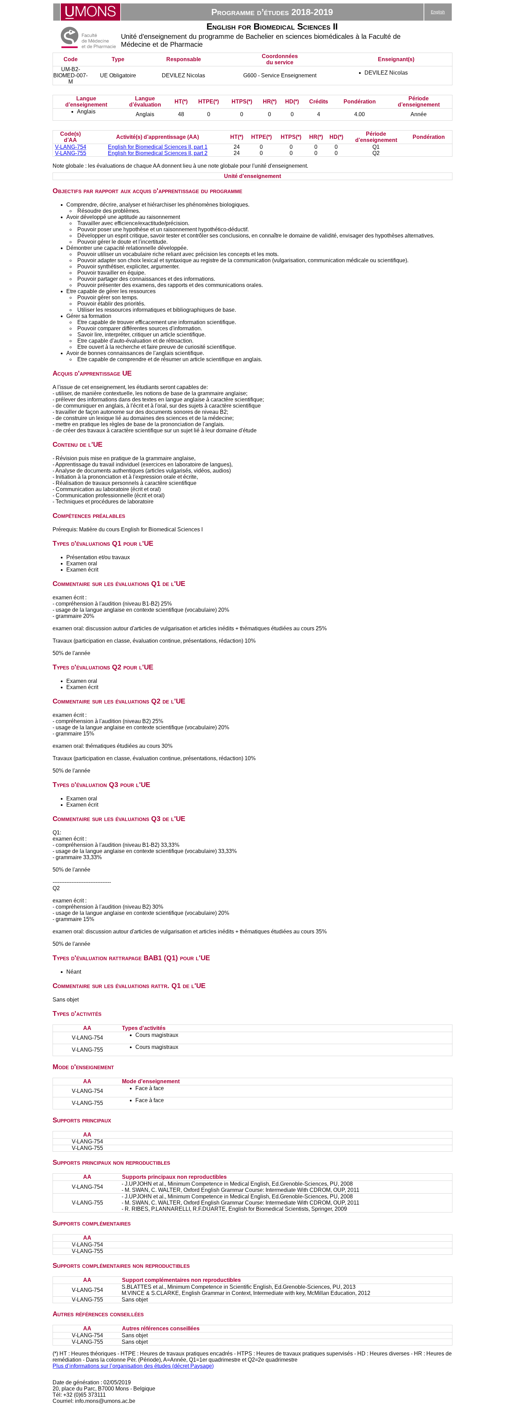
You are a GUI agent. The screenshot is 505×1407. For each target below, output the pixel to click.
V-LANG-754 (70, 147)
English (438, 12)
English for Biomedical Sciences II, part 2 (157, 153)
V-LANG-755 (70, 153)
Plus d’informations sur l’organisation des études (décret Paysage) (133, 1366)
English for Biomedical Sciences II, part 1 (157, 147)
